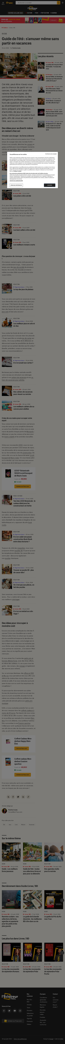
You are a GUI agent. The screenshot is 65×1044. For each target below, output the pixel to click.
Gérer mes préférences (16, 185)
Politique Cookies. (17, 171)
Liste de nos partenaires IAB (16, 180)
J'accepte (49, 185)
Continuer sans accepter (51, 154)
